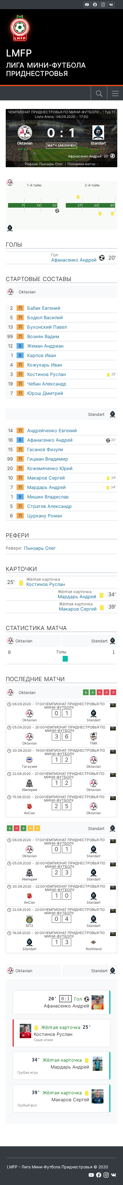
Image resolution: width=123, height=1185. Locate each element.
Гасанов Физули (45, 449)
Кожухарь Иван (44, 365)
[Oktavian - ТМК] (61, 735)
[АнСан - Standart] (61, 895)
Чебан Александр (46, 384)
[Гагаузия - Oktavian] (61, 759)
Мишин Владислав (48, 497)
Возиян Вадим (43, 336)
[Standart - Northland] (61, 941)
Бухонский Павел (47, 327)
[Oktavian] (25, 137)
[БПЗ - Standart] (61, 918)
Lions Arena (44, 116)
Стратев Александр (49, 506)
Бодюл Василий (45, 317)
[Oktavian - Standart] (61, 712)
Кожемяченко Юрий (50, 468)
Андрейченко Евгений (52, 430)
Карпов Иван (41, 355)
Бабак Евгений (43, 308)
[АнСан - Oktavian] (61, 805)
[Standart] (98, 137)
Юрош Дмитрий (45, 393)
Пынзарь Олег (40, 548)
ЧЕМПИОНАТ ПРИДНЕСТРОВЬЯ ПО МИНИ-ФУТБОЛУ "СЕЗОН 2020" (55, 112)
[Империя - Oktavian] (61, 782)
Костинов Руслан (46, 374)
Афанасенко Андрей (74, 260)
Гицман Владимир (47, 459)
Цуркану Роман (44, 516)
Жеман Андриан (45, 346)
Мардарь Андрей (46, 487)
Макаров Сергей (46, 478)
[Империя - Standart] (61, 871)
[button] (115, 93)
